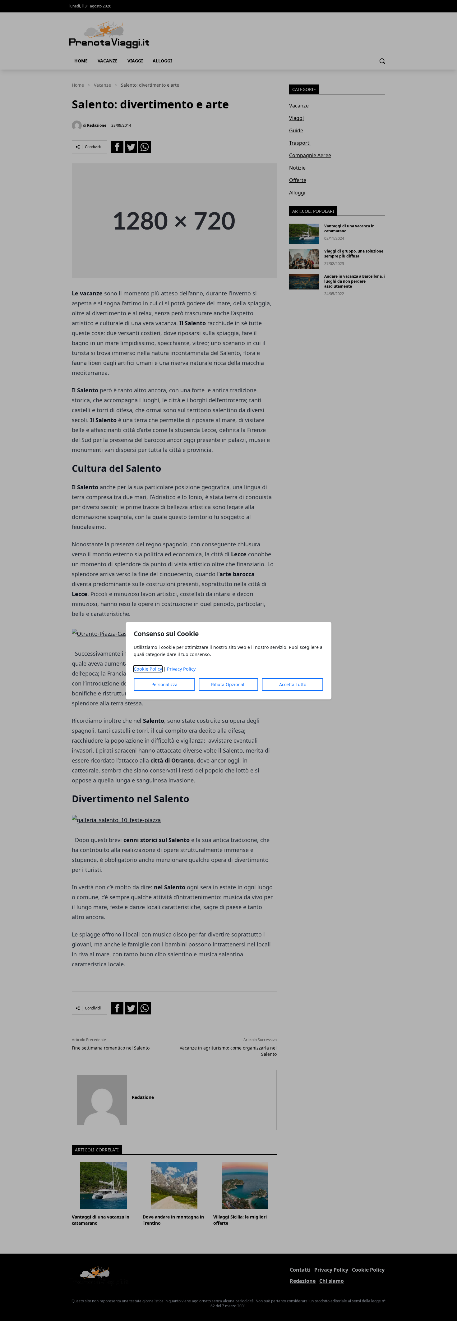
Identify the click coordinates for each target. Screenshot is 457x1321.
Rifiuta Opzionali (228, 684)
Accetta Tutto (292, 684)
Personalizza (164, 684)
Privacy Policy (181, 669)
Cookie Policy (148, 669)
